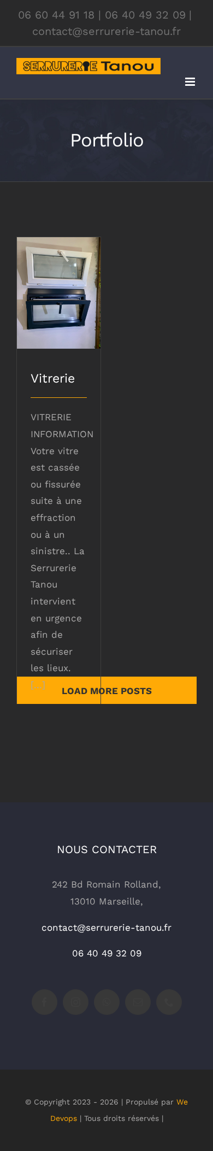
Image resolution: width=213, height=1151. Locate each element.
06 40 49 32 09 (145, 14)
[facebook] (44, 1002)
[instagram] (75, 1002)
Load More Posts (107, 690)
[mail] (138, 1002)
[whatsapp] (107, 1002)
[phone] (169, 1002)
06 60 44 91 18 (56, 14)
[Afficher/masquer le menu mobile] (191, 81)
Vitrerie (58, 283)
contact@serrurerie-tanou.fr (106, 31)
